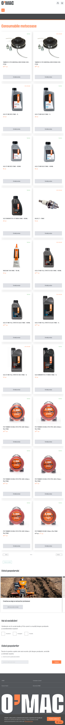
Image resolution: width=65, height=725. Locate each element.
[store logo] (7, 3)
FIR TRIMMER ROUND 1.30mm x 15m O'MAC (46, 531)
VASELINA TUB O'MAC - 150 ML (11, 270)
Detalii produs (16, 77)
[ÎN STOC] (16, 60)
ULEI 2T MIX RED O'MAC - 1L (10, 114)
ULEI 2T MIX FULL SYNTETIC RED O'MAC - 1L (15, 375)
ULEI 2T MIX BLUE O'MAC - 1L (42, 114)
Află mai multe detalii (13, 607)
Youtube (31, 633)
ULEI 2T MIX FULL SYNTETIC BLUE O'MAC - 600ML (16, 323)
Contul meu (57, 3)
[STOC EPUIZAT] (48, 60)
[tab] (17, 681)
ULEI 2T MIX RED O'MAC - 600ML (12, 166)
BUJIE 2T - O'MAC (39, 218)
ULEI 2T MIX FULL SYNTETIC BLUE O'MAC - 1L (47, 323)
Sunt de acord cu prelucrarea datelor (11, 656)
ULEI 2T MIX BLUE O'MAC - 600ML (44, 166)
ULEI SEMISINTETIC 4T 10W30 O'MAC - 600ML (15, 218)
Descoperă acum (29, 721)
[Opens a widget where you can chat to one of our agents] (59, 722)
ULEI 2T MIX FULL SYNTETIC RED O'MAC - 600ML (48, 270)
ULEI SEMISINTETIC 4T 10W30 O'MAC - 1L (46, 375)
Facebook (8, 633)
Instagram (20, 633)
